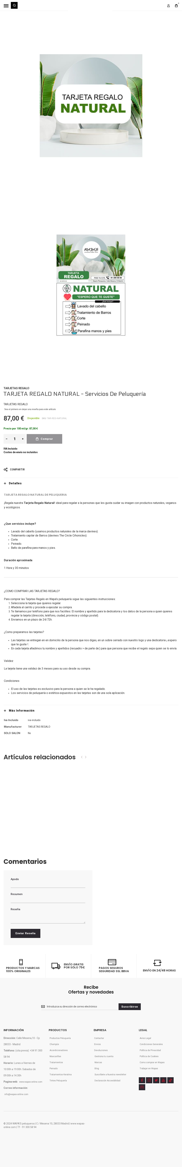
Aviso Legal (145, 1038)
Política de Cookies (149, 1056)
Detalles (15, 483)
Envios (97, 1044)
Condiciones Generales (151, 1044)
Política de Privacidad (150, 1050)
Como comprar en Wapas (152, 1062)
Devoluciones (101, 1050)
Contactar (99, 1038)
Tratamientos (56, 1062)
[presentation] (82, 757)
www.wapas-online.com (30, 1082)
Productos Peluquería (60, 1038)
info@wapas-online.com (16, 1094)
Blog (97, 1068)
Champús (54, 1044)
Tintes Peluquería (58, 1080)
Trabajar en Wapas (149, 1068)
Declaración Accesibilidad (107, 1080)
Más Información (21, 710)
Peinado (54, 1068)
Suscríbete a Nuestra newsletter (110, 1074)
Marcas (98, 1062)
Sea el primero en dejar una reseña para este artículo (30, 409)
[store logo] (90, 7)
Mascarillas (55, 1056)
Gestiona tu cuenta (104, 1056)
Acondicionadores (59, 1050)
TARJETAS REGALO (16, 388)
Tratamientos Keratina (61, 1074)
